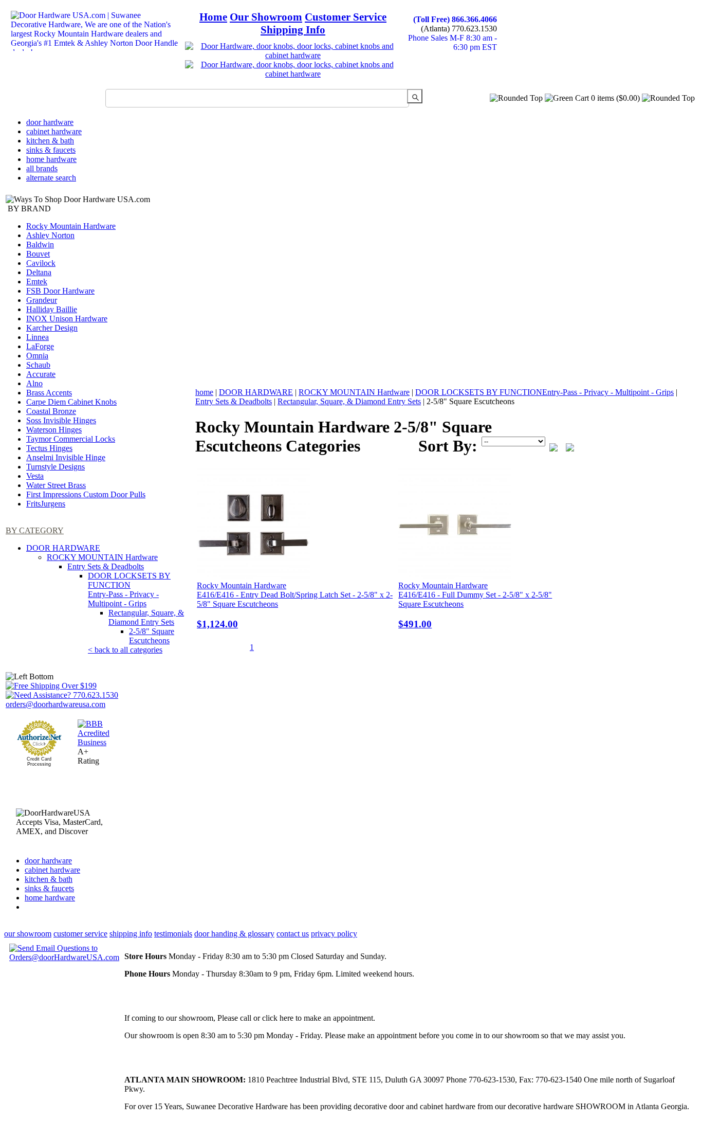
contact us (292, 933)
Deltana (38, 272)
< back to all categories (125, 649)
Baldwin (40, 244)
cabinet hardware (54, 131)
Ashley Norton (50, 235)
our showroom (27, 933)
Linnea (37, 337)
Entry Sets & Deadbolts (105, 566)
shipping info (130, 933)
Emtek (36, 281)
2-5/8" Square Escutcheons (151, 636)
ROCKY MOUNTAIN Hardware (102, 557)
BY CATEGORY (35, 530)
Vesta (35, 476)
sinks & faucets (51, 150)
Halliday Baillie (51, 309)
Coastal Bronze (51, 411)
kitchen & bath (50, 140)
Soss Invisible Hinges (61, 420)
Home (213, 17)
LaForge (40, 346)
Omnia (37, 355)
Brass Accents (49, 392)
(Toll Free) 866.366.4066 (455, 19)
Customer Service (345, 17)
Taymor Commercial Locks (70, 439)
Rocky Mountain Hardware (71, 226)
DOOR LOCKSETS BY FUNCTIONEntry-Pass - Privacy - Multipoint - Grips (129, 589)
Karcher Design (52, 327)
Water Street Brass (56, 485)
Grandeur (41, 300)
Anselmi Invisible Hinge (65, 457)
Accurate (41, 374)
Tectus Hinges (49, 448)
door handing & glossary (234, 933)
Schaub (38, 364)
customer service (80, 933)
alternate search (51, 177)
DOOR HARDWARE (63, 548)
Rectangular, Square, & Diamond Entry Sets (146, 617)
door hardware (49, 122)
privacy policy (334, 933)
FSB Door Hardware (60, 290)
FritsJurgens (45, 503)
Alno (34, 383)
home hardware (51, 159)
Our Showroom (266, 17)
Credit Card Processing (39, 761)
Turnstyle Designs (55, 466)
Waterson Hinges (54, 429)
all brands (42, 168)
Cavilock (41, 263)
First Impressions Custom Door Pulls (85, 494)
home (204, 392)
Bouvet (38, 253)
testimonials (173, 933)
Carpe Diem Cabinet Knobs (71, 402)
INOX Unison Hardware (66, 318)
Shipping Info (293, 30)
